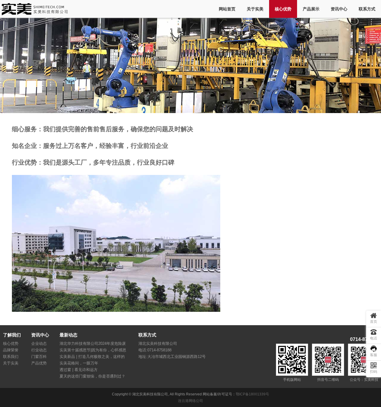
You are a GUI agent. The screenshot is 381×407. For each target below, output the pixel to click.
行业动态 (39, 350)
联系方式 (367, 9)
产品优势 (39, 363)
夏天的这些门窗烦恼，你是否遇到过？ (92, 376)
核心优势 (283, 9)
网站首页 (227, 9)
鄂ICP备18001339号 (252, 394)
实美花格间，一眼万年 (79, 363)
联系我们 (10, 356)
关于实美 (255, 9)
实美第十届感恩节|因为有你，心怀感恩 (93, 350)
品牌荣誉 (10, 350)
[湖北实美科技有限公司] (36, 13)
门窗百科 (39, 356)
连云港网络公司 (190, 401)
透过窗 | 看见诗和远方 (79, 369)
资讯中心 (339, 9)
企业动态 (39, 343)
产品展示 (311, 9)
